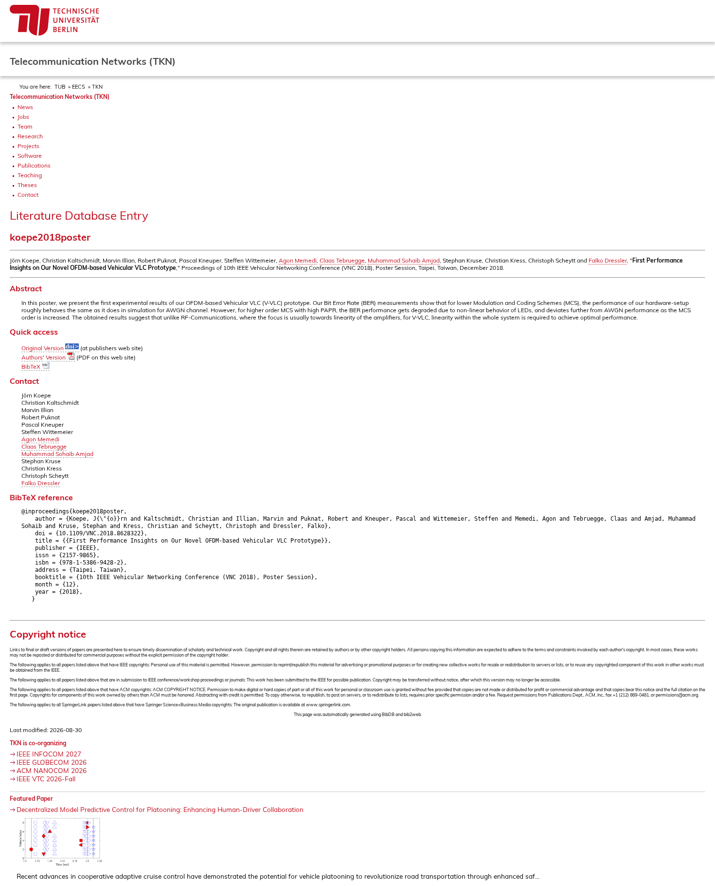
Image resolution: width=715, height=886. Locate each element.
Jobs (23, 116)
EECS (78, 86)
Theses (27, 185)
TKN (97, 86)
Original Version (43, 348)
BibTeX (31, 366)
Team (25, 126)
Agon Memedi (298, 260)
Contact (28, 194)
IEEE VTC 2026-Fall (46, 778)
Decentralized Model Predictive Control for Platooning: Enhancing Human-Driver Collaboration (160, 809)
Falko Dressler (608, 260)
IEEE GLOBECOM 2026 (52, 762)
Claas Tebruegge (342, 260)
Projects (28, 146)
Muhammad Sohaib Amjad (404, 260)
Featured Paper (31, 798)
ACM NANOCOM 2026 (52, 770)
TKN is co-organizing (38, 743)
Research (30, 136)
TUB (59, 86)
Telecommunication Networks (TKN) (59, 96)
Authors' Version (44, 357)
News (25, 107)
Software (30, 155)
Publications (34, 165)
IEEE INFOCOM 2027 (49, 754)
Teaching (30, 175)
